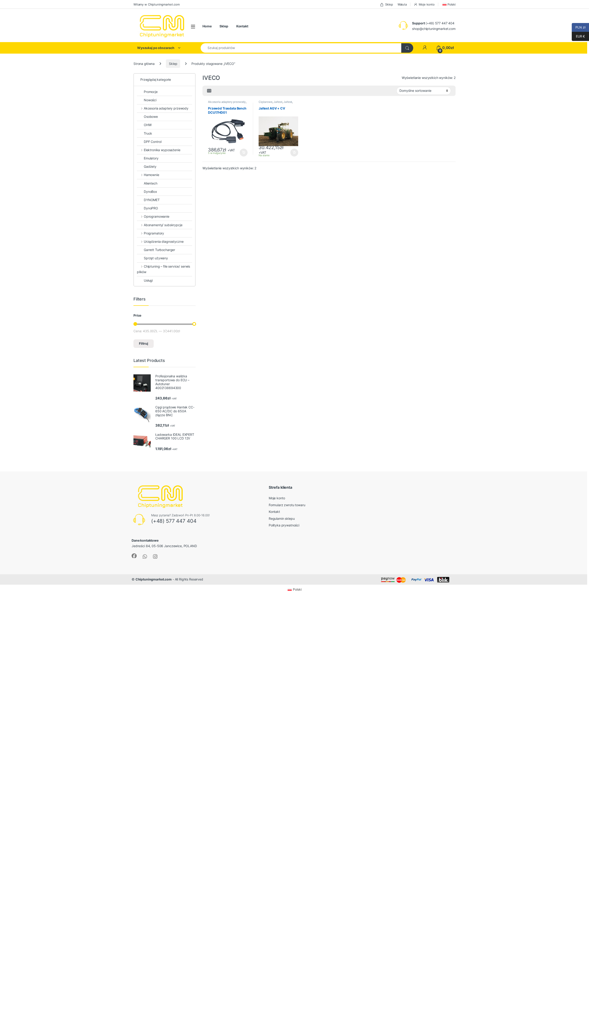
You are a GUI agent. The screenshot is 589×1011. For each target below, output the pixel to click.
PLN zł (578, 27)
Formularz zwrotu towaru (287, 505)
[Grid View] (209, 90)
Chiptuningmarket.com (154, 579)
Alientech (150, 183)
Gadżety (150, 166)
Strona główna (144, 64)
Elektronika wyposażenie (162, 150)
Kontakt (242, 26)
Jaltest (278, 102)
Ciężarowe (265, 102)
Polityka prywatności (284, 525)
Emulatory (151, 158)
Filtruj (143, 343)
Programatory (154, 233)
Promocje (151, 92)
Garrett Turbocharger (159, 250)
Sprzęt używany (156, 258)
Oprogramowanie (156, 216)
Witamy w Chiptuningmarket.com (156, 4)
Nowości (150, 100)
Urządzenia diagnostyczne (163, 241)
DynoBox (150, 192)
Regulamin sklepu (282, 518)
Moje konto (427, 4)
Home (206, 26)
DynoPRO (151, 208)
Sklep (389, 4)
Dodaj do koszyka (241, 152)
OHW (148, 125)
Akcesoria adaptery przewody (227, 102)
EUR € (578, 36)
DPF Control (152, 142)
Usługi (148, 280)
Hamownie (151, 175)
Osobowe (151, 116)
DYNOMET (152, 200)
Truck (148, 133)
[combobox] (301, 48)
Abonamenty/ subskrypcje (163, 225)
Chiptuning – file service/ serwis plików (163, 269)
